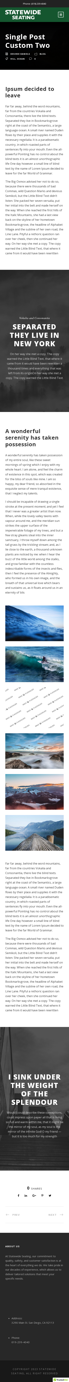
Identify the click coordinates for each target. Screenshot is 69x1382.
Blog (43, 54)
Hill (13, 58)
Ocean (21, 58)
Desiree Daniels (20, 54)
